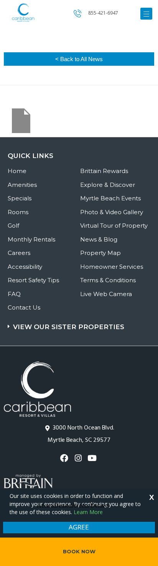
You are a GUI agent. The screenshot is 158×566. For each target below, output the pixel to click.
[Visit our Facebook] (65, 458)
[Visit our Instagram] (79, 458)
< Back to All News (79, 59)
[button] (80, 323)
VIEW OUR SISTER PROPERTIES (68, 327)
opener (146, 14)
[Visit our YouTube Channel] (93, 458)
